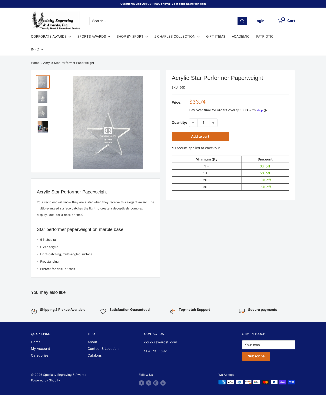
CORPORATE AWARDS (49, 36)
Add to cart (200, 136)
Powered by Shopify (45, 380)
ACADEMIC (241, 36)
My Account (40, 349)
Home (35, 63)
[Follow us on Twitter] (148, 383)
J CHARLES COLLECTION (174, 36)
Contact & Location (103, 349)
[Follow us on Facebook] (141, 383)
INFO (35, 49)
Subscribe (256, 356)
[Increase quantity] (213, 123)
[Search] (242, 21)
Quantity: (179, 123)
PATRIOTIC (265, 36)
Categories (39, 355)
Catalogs (95, 355)
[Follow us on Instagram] (155, 383)
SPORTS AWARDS (91, 36)
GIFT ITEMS (215, 36)
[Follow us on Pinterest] (163, 383)
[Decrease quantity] (193, 123)
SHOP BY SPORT (130, 36)
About (92, 342)
